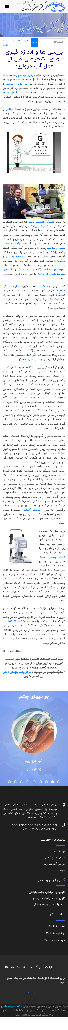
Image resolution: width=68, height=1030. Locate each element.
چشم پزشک (37, 226)
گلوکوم (44, 286)
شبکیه (61, 260)
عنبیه (61, 247)
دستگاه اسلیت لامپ (41, 221)
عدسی (51, 247)
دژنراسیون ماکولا (54, 269)
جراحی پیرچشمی (55, 857)
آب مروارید (21, 260)
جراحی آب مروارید (54, 863)
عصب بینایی (14, 256)
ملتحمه (8, 243)
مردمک (48, 479)
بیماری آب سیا (38, 359)
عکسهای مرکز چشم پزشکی (49, 904)
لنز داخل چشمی (18, 83)
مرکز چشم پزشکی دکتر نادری (24, 674)
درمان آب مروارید (24, 74)
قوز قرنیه (59, 851)
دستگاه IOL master (15, 621)
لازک (62, 869)
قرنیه (18, 243)
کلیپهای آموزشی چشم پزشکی (47, 891)
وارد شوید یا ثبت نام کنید (15, 42)
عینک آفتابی (31, 509)
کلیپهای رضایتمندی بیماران (48, 898)
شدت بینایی (13, 108)
